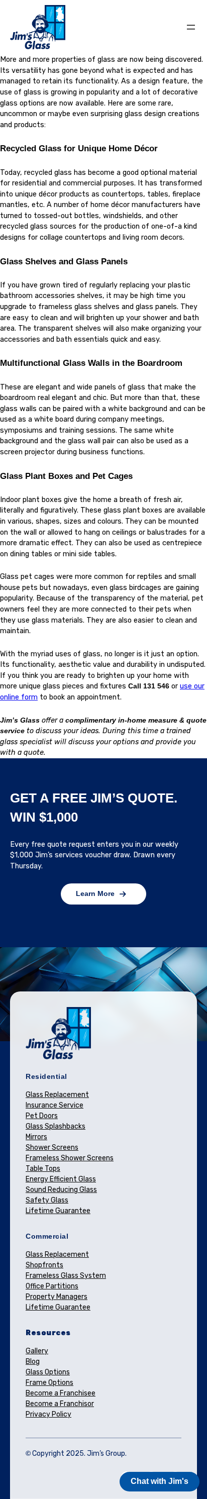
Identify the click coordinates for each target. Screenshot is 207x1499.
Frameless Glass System (66, 1275)
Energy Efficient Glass (61, 1179)
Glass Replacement (57, 1094)
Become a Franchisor (60, 1404)
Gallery (37, 1351)
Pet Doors (42, 1116)
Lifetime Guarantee (58, 1211)
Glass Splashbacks (55, 1126)
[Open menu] (191, 27)
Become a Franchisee (60, 1393)
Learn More (95, 893)
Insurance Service (54, 1105)
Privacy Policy (48, 1414)
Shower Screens (52, 1147)
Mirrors (36, 1137)
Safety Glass (47, 1200)
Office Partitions (52, 1286)
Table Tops (43, 1168)
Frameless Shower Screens (70, 1158)
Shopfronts (44, 1265)
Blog (33, 1361)
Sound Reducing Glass (61, 1189)
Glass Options (48, 1372)
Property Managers (56, 1296)
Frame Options (49, 1382)
